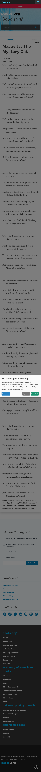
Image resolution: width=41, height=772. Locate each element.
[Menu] (38, 2)
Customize (6, 394)
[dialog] (20, 386)
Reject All (26, 394)
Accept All (34, 394)
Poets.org (6, 2)
